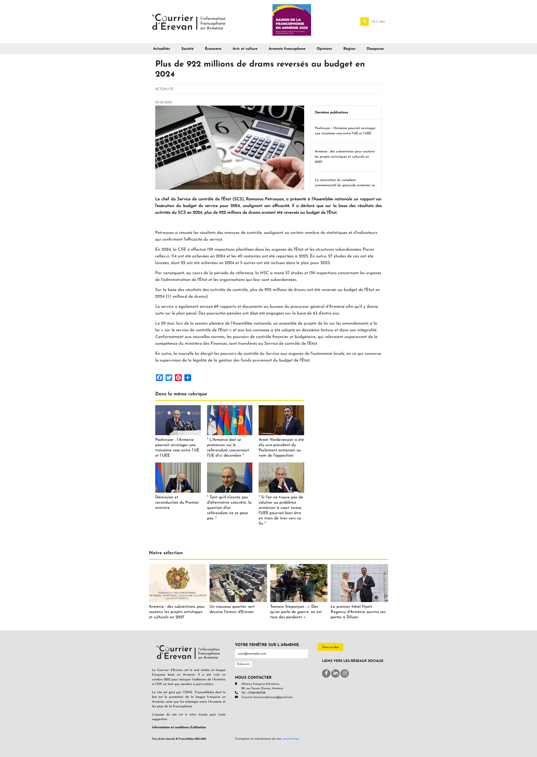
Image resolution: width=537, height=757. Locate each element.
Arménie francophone (287, 49)
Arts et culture (245, 49)
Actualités (161, 49)
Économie (213, 49)
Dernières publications (331, 112)
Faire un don (330, 647)
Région (349, 49)
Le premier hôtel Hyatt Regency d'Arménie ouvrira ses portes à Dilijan (358, 612)
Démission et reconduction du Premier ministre (177, 502)
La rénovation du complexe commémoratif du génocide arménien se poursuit (345, 185)
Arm (382, 22)
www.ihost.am (290, 738)
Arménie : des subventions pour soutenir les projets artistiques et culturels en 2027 (345, 157)
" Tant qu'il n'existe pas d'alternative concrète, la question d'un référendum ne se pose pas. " (229, 507)
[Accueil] (188, 21)
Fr (374, 22)
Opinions (324, 49)
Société (187, 49)
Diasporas (375, 49)
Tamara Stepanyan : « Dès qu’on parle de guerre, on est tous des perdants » (296, 612)
